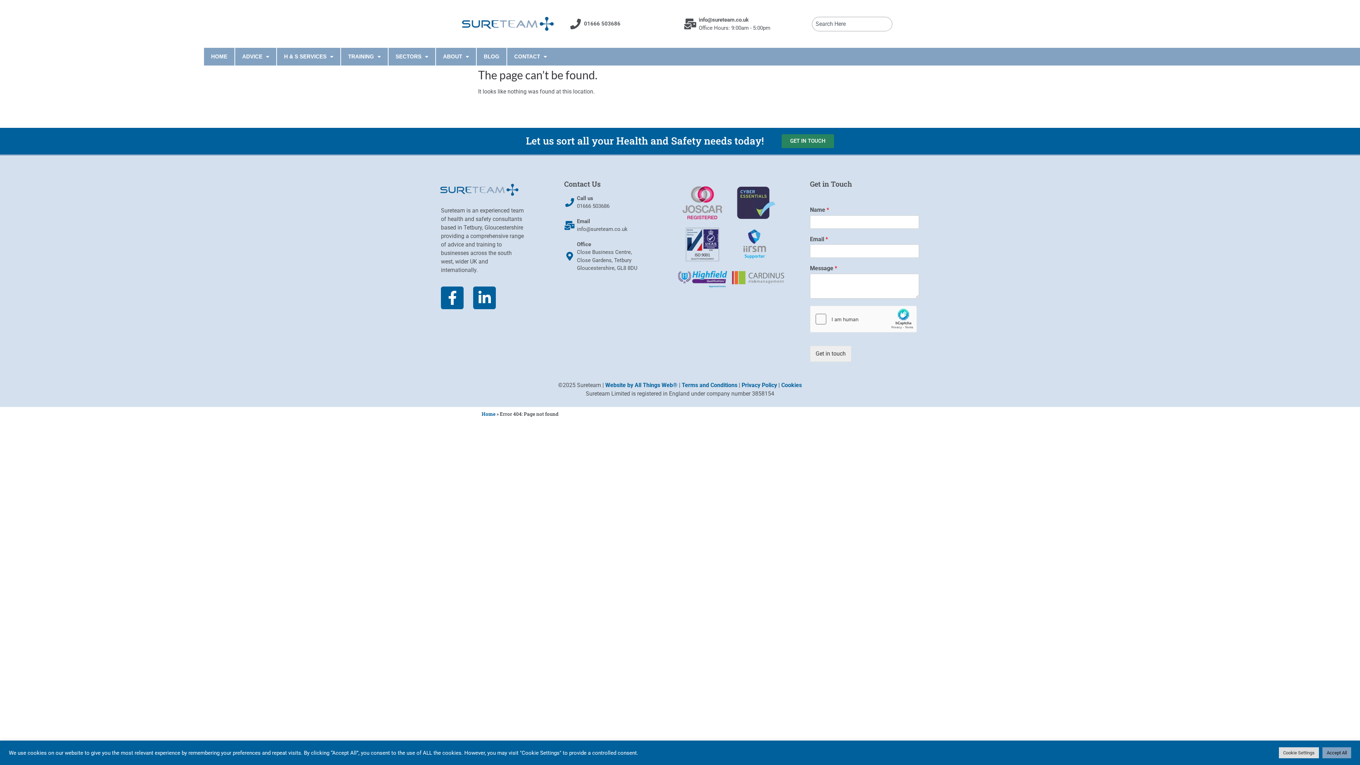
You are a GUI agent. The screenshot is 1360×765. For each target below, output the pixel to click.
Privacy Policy (759, 385)
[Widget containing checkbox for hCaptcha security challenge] (863, 319)
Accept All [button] (1337, 752)
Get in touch (831, 353)
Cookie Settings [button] (1299, 752)
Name (819, 209)
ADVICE (252, 56)
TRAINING (361, 56)
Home (488, 414)
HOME (219, 56)
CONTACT (527, 56)
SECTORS (408, 56)
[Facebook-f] (452, 298)
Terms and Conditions (709, 385)
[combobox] (852, 24)
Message (823, 268)
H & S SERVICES (305, 56)
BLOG (491, 56)
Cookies (791, 385)
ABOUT (452, 56)
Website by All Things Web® (641, 385)
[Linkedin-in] (484, 298)
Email (819, 239)
